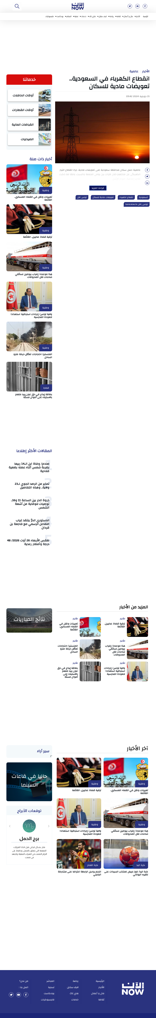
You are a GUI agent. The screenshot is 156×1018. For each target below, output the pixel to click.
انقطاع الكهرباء (126, 197)
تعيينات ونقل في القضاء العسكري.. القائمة (33, 198)
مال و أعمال (128, 16)
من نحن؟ (23, 981)
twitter (11, 994)
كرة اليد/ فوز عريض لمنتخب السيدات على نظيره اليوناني (126, 873)
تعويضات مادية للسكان (103, 197)
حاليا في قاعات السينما (29, 780)
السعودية (143, 197)
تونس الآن (82, 197)
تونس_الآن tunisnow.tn (136, 204)
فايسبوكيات (49, 16)
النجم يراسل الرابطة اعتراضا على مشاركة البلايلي (79, 873)
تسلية (76, 16)
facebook (25, 994)
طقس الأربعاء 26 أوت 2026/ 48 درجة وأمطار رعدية (28, 542)
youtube (18, 994)
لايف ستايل (103, 16)
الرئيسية (145, 16)
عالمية (133, 71)
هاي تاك (92, 16)
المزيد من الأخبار (133, 607)
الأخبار (138, 16)
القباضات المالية (23, 124)
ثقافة (119, 16)
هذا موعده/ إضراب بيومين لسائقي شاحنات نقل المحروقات (33, 275)
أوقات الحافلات (23, 95)
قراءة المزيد (98, 188)
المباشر (68, 16)
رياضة (112, 16)
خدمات (83, 16)
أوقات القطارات (23, 110)
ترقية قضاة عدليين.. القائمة (37, 237)
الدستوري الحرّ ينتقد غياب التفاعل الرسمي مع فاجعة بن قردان (29, 523)
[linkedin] (147, 184)
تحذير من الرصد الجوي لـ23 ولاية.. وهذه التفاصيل (32, 485)
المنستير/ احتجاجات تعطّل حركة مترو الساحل (32, 355)
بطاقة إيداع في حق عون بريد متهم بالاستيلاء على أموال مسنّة (33, 396)
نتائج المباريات (29, 619)
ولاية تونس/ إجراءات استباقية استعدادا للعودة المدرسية (31, 315)
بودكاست (60, 16)
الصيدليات (27, 139)
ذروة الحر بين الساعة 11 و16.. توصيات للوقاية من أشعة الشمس (30, 503)
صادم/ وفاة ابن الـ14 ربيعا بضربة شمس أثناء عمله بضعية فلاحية (29, 467)
